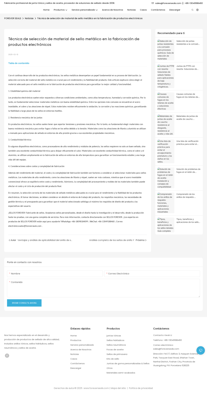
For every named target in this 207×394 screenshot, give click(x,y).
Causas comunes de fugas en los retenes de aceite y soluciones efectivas (187, 95)
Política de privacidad (140, 388)
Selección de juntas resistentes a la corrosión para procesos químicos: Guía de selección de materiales (187, 42)
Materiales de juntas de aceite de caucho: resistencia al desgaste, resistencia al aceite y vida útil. (187, 117)
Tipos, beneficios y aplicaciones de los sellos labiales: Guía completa (188, 220)
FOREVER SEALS (12, 18)
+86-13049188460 (194, 3)
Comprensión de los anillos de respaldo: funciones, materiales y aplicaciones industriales (187, 195)
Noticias (29, 18)
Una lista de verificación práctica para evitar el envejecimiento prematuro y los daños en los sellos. (188, 142)
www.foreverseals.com (96, 388)
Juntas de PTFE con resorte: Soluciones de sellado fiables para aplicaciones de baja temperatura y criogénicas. (186, 67)
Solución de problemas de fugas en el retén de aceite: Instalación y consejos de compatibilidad (188, 170)
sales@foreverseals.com (168, 3)
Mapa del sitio (118, 388)
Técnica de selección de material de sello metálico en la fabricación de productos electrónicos (90, 18)
